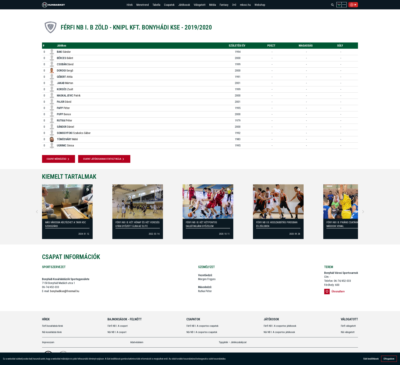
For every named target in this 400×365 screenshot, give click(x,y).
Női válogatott (348, 332)
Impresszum (48, 342)
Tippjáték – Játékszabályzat (233, 342)
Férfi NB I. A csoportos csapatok (202, 325)
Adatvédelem (136, 342)
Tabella (156, 4)
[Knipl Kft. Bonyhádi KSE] (50, 27)
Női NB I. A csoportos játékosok (279, 332)
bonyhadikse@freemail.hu (64, 291)
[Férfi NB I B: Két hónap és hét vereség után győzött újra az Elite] (137, 201)
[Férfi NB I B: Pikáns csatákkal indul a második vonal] (348, 201)
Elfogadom (389, 358)
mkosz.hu (245, 4)
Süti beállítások (371, 358)
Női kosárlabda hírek (52, 332)
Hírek (130, 4)
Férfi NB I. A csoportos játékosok (280, 325)
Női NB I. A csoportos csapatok (202, 332)
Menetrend (142, 4)
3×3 (234, 4)
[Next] (363, 212)
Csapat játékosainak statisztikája (102, 159)
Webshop (260, 4)
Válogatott (199, 4)
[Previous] (37, 212)
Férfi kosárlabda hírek (52, 325)
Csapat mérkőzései (56, 159)
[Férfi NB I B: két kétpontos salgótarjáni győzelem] (208, 201)
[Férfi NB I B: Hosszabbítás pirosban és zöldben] (278, 201)
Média (212, 4)
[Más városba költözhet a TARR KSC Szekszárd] (67, 201)
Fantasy (224, 4)
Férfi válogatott (348, 325)
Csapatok (169, 4)
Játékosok (184, 4)
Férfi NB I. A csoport (118, 325)
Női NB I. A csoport (117, 332)
